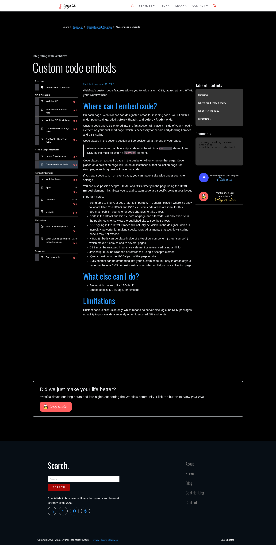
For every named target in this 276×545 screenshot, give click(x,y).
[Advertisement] (56, 314)
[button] (148, 6)
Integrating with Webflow (99, 27)
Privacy (95, 540)
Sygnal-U (78, 27)
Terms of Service (109, 540)
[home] (67, 6)
